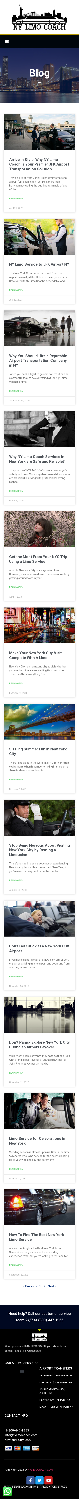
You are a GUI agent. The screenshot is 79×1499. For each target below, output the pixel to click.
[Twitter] (39, 1480)
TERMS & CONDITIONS (25, 1486)
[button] (7, 41)
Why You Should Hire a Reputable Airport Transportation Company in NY (38, 360)
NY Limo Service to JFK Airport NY (39, 264)
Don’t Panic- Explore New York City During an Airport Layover (39, 1044)
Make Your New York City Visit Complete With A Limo (35, 655)
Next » (52, 1286)
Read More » (16, 198)
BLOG (7, 1486)
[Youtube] (48, 1480)
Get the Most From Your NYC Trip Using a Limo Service (38, 559)
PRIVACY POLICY (49, 1486)
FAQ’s (64, 1486)
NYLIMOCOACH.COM (40, 1469)
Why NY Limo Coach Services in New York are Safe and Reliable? (37, 458)
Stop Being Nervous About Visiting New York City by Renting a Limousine (39, 850)
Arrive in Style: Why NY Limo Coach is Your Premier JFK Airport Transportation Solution (39, 164)
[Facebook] (30, 1480)
